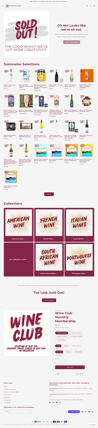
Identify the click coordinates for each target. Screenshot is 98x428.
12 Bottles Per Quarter (76, 336)
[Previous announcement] (3, 1)
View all (49, 194)
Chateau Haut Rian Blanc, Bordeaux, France (56, 136)
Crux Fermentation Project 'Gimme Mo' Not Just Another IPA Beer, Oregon (11, 112)
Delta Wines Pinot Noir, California (86, 136)
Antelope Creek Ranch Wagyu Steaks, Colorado (26, 111)
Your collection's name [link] (18, 259)
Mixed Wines (78, 352)
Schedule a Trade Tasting (9, 389)
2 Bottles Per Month (62, 333)
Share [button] (58, 374)
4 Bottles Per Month (75, 333)
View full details (79, 374)
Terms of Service (8, 394)
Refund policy (7, 397)
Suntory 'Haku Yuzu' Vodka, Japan (9, 85)
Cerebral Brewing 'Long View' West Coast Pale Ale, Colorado (40, 111)
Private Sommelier (61, 340)
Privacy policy (32, 424)
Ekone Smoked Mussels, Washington (56, 160)
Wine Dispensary (10, 424)
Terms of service (39, 424)
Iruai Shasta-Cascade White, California (70, 85)
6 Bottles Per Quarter (62, 336)
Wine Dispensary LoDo (55, 388)
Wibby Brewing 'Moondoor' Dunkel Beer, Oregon (26, 86)
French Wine (48, 239)
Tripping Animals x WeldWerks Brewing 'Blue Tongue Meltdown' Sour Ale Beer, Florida (56, 112)
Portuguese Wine (78, 273)
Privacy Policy (7, 402)
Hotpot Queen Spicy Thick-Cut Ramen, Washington (85, 86)
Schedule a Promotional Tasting (11, 392)
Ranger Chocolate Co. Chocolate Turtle (86, 111)
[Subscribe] (29, 411)
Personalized (61, 356)
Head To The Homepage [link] (72, 42)
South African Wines (48, 273)
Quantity (57, 358)
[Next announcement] (95, 1)
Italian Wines (78, 239)
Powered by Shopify (17, 424)
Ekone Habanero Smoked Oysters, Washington (71, 160)
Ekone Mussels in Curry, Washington (10, 186)
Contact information (55, 424)
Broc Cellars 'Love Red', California (56, 85)
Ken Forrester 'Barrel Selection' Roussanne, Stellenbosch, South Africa (25, 161)
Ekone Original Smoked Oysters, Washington (41, 160)
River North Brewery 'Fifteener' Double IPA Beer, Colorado (70, 137)
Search (5, 386)
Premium (66, 345)
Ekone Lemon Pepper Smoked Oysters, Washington (86, 161)
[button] (3, 6)
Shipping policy (47, 424)
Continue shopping (49, 300)
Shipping (57, 327)
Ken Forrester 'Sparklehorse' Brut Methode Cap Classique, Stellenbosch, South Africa (10, 162)
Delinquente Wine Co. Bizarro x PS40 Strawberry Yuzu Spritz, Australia (41, 86)
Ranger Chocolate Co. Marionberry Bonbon (25, 136)
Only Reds (59, 352)
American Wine (18, 239)
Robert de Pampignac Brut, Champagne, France (71, 111)
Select (58, 345)
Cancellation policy (64, 424)
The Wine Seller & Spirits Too (57, 394)
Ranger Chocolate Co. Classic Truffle (10, 136)
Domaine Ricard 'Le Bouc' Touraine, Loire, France (40, 137)
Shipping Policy (7, 400)
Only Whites (68, 352)
